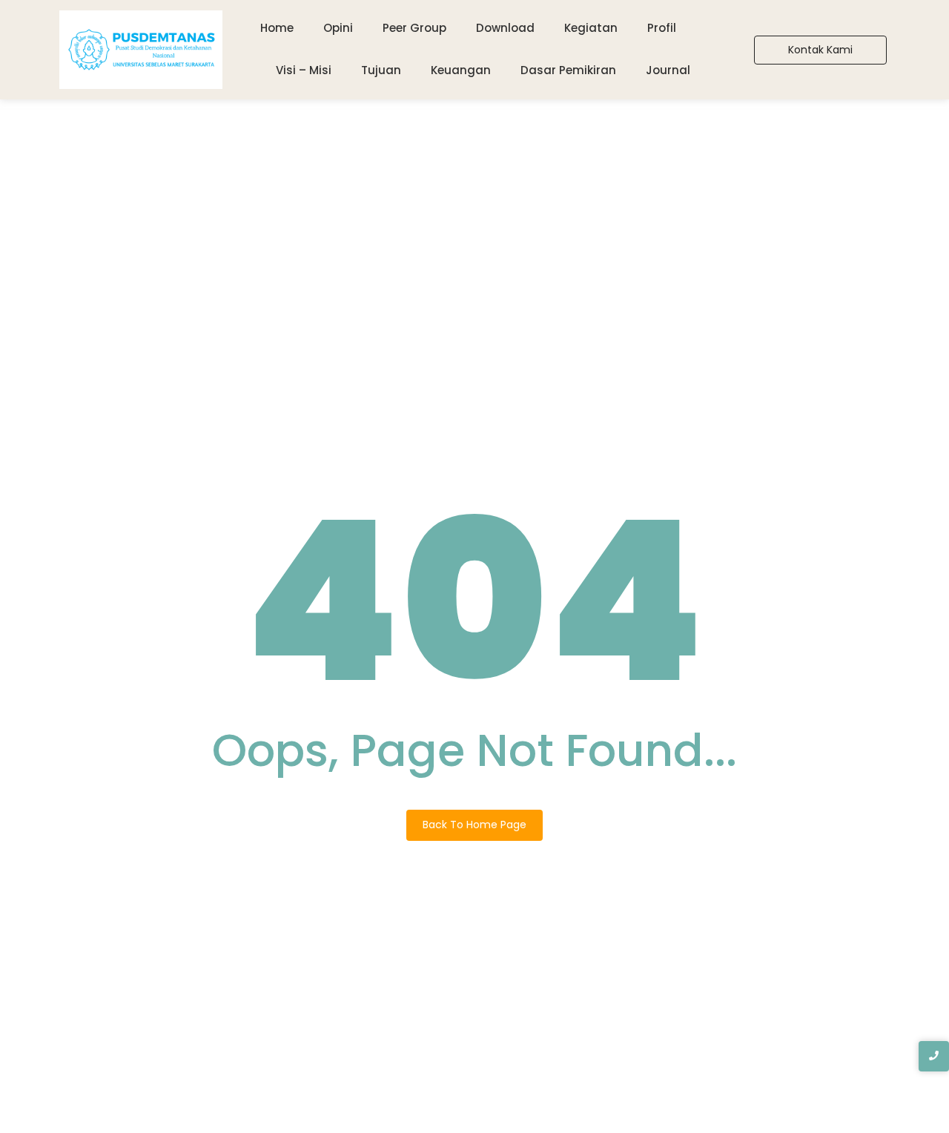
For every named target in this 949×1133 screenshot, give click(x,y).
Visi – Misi (303, 70)
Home (277, 28)
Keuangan (461, 70)
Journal (668, 70)
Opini (338, 28)
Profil (661, 28)
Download (505, 28)
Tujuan (381, 70)
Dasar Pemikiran (568, 70)
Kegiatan (591, 28)
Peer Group (414, 28)
